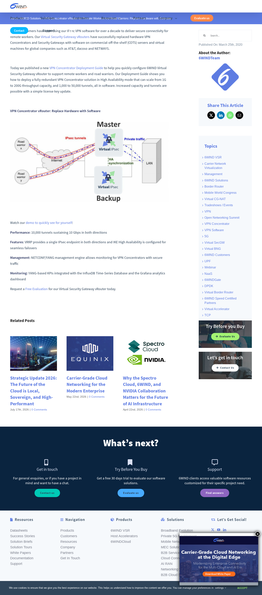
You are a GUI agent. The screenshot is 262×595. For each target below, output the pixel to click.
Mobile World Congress (220, 192)
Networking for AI (174, 569)
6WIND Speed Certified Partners (220, 300)
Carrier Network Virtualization (215, 166)
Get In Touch (70, 558)
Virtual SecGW (214, 242)
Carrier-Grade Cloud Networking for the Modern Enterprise (87, 384)
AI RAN (166, 564)
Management (213, 174)
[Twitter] (212, 529)
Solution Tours (21, 547)
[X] (211, 115)
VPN (207, 211)
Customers (68, 536)
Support (16, 564)
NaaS (208, 273)
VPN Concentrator (216, 223)
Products (67, 530)
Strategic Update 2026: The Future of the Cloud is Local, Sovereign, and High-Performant (33, 391)
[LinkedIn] (221, 115)
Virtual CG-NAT (215, 199)
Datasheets (19, 530)
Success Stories (22, 536)
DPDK (208, 286)
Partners (66, 553)
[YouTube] (218, 529)
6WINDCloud (121, 542)
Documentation (21, 558)
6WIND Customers (217, 255)
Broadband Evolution (177, 530)
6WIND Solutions (216, 180)
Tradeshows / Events (218, 205)
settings (220, 587)
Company (67, 547)
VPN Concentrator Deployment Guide (76, 68)
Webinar (210, 267)
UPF (207, 261)
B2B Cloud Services (176, 575)
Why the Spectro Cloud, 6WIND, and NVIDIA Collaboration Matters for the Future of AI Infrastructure (145, 391)
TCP (207, 315)
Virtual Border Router (218, 292)
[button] (71, 30)
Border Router (214, 186)
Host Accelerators (124, 536)
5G (206, 236)
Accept (242, 588)
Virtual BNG (212, 248)
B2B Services (171, 553)
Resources (68, 542)
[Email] (239, 115)
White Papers (20, 553)
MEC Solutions (172, 547)
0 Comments (39, 409)
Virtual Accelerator (216, 309)
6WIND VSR (213, 157)
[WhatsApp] (230, 115)
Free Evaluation (36, 289)
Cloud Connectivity (175, 558)
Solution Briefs (21, 542)
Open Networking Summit (221, 217)
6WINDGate (212, 279)
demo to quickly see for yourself (49, 222)
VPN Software (214, 230)
